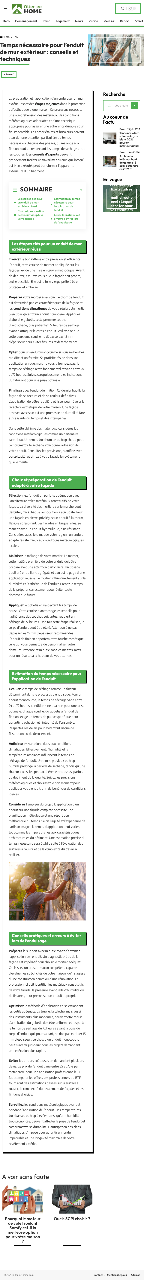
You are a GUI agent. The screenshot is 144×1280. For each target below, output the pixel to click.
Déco (121, 129)
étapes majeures (47, 104)
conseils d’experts (45, 154)
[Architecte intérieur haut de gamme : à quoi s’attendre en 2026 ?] (110, 161)
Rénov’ (9, 74)
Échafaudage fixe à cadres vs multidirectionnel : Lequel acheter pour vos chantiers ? (121, 199)
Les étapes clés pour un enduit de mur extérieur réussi (30, 202)
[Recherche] (122, 8)
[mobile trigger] (7, 8)
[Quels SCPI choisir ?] (72, 1199)
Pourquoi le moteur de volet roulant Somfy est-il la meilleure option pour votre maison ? (23, 1230)
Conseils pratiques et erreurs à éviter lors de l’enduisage (67, 218)
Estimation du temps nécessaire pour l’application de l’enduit (67, 204)
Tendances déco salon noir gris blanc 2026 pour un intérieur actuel (129, 139)
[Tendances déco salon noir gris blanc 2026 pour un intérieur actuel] (110, 138)
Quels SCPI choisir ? (72, 1218)
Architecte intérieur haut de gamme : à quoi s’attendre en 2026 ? (129, 162)
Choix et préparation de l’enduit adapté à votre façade (31, 214)
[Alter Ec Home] (27, 8)
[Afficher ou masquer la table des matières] (67, 190)
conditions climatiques (30, 308)
